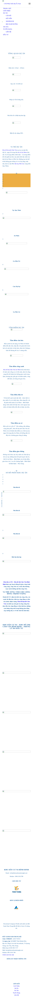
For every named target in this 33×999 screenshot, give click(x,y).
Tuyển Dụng (16, 993)
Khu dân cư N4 (8, 582)
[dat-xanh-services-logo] (13, 3)
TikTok (1, 494)
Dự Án (16, 988)
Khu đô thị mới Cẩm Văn (9, 150)
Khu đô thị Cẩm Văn (8, 665)
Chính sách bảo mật (8, 955)
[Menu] (30, 3)
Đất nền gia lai (6, 169)
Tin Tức (16, 990)
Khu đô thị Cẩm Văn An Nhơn (12, 369)
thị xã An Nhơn (22, 152)
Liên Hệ (16, 995)
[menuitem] (30, 3)
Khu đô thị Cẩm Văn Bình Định (16, 626)
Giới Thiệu (16, 986)
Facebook (1, 503)
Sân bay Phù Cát (19, 163)
